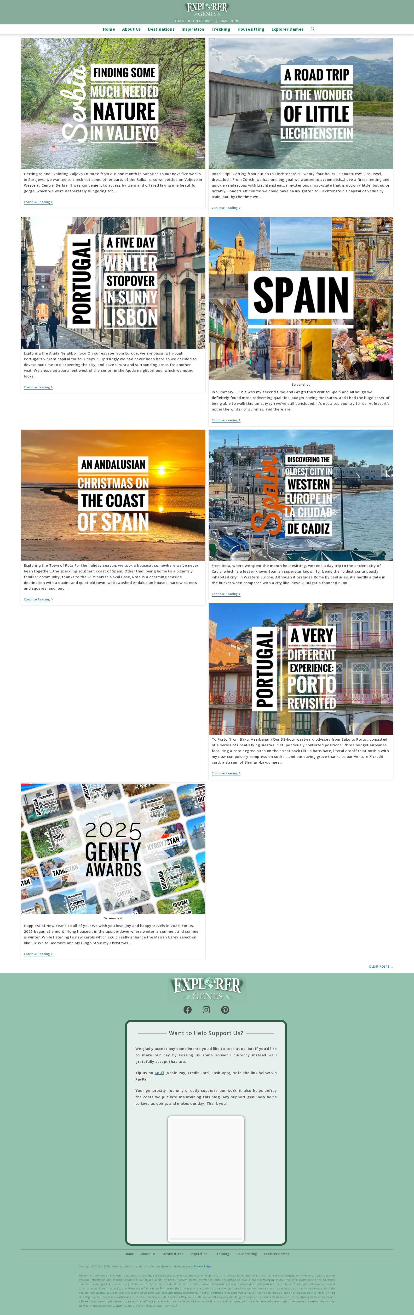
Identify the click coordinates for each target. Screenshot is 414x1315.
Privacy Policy (203, 1266)
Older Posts (381, 967)
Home (129, 1254)
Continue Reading (38, 202)
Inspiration (199, 1254)
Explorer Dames (276, 1254)
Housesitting (246, 1254)
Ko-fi (159, 1072)
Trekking (222, 1254)
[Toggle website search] (312, 29)
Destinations (173, 1254)
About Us (148, 1254)
